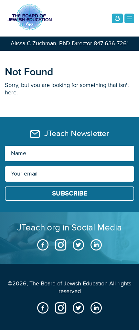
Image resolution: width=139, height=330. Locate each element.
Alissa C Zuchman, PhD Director (51, 43)
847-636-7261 (111, 43)
